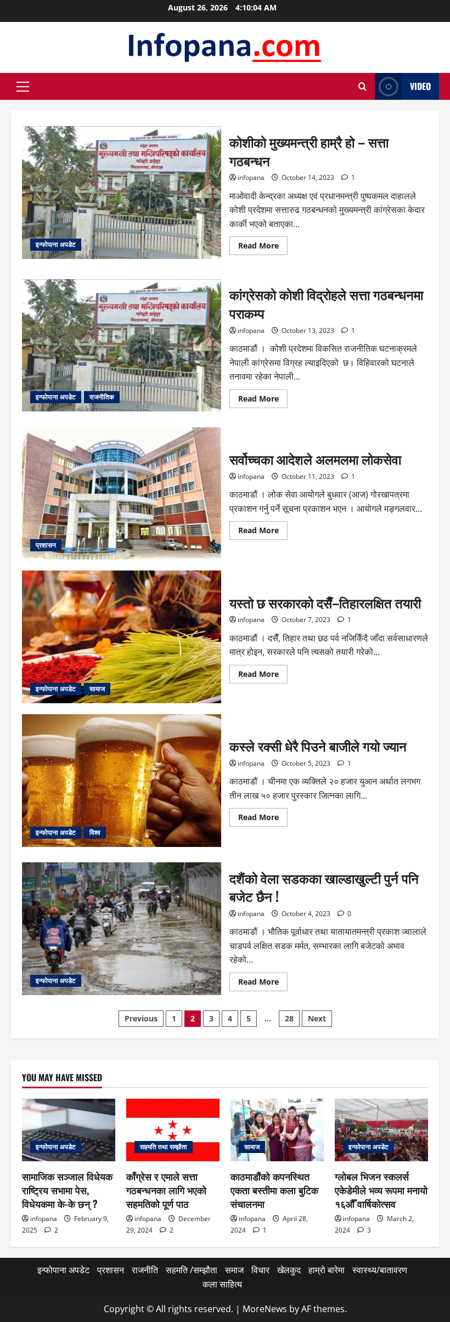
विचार (260, 1270)
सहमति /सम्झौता (191, 1270)
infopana (251, 177)
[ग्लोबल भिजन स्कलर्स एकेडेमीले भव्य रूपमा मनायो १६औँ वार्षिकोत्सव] (381, 1130)
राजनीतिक (101, 397)
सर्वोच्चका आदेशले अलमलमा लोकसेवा (121, 493)
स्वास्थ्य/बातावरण (379, 1270)
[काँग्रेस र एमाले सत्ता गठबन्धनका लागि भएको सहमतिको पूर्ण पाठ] (173, 1130)
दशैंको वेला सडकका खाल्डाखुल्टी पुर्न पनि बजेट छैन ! (121, 928)
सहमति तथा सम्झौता (163, 1146)
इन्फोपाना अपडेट (56, 244)
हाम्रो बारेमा (326, 1270)
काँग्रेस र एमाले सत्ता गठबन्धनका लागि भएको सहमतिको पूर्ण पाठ (166, 1190)
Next (317, 1018)
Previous (141, 1018)
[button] (23, 86)
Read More (263, 247)
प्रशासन (46, 545)
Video (420, 86)
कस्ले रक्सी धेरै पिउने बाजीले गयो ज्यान (121, 780)
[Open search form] (362, 86)
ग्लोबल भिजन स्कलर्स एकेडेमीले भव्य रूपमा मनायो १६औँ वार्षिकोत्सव (381, 1190)
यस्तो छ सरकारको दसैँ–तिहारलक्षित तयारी (121, 636)
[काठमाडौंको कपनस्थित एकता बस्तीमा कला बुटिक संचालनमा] (277, 1130)
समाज (234, 1270)
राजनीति (145, 1270)
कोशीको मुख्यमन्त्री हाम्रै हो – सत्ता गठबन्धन (121, 192)
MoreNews (265, 1309)
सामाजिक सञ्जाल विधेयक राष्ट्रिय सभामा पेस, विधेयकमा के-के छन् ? (67, 1190)
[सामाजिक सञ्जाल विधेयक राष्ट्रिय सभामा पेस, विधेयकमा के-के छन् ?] (68, 1130)
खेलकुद (289, 1270)
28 (289, 1018)
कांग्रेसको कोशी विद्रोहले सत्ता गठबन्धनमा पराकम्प (121, 345)
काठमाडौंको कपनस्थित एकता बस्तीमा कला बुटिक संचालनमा (274, 1190)
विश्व (94, 832)
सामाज (97, 688)
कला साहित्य (222, 1284)
